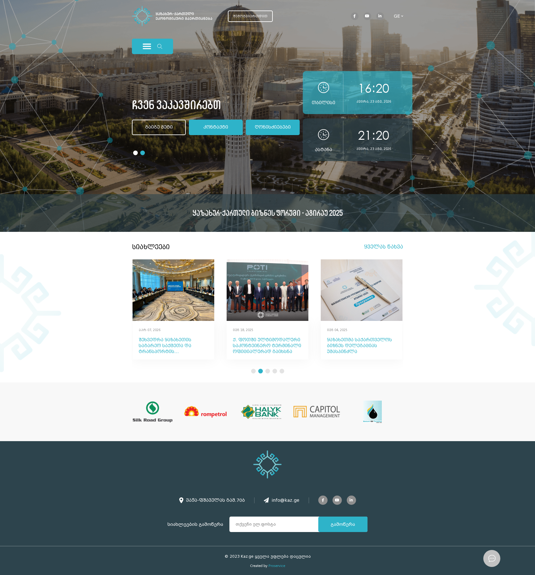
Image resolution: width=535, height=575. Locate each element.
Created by (267, 565)
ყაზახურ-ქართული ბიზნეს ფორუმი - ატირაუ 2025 (268, 213)
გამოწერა (343, 524)
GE (397, 16)
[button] (135, 153)
